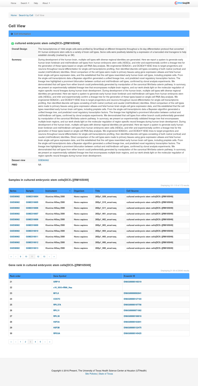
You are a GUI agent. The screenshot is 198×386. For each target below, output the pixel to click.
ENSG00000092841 (132, 293)
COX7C (56, 298)
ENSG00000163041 (132, 321)
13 (44, 256)
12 (38, 256)
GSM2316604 (32, 196)
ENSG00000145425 (132, 333)
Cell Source (133, 190)
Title (97, 190)
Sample (30, 190)
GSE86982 (43, 160)
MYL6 (56, 293)
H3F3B (56, 327)
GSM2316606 (32, 207)
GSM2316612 (32, 242)
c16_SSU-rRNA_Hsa (62, 287)
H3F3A (56, 321)
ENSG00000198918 (132, 316)
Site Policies (91, 373)
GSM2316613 (32, 248)
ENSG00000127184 (132, 298)
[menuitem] (13, 3)
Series (13, 190)
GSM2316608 (32, 219)
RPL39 (56, 316)
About (45, 3)
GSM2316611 (32, 236)
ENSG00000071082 (132, 310)
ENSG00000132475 (132, 327)
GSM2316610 (32, 230)
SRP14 (56, 281)
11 (32, 256)
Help (36, 3)
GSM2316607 (32, 213)
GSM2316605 (32, 202)
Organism (79, 190)
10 (26, 256)
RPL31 (56, 310)
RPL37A (57, 304)
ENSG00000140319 (132, 281)
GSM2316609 (32, 225)
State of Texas (106, 373)
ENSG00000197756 (132, 304)
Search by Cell (26, 15)
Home (13, 3)
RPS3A (56, 333)
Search (24, 3)
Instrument (51, 190)
